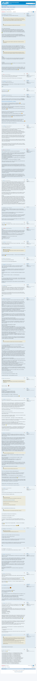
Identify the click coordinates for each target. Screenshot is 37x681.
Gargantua (28, 227)
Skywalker (28, 94)
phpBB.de (22, 671)
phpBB (16, 670)
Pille (27, 377)
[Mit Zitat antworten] (24, 13)
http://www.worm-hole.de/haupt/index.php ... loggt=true (9, 101)
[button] (31, 11)
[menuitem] (6, 5)
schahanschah (28, 584)
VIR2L (27, 179)
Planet (27, 257)
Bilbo (27, 73)
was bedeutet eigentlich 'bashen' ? (8, 9)
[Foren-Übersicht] (5, 2)
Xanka (4, 89)
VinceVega (4, 14)
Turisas (27, 553)
